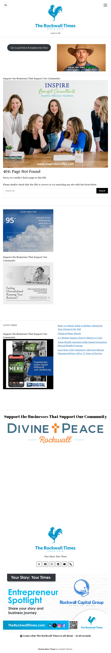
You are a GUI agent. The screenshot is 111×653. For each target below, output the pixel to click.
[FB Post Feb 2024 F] (28, 303)
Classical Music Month (69, 333)
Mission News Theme (46, 649)
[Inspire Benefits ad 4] (55, 167)
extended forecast (28, 246)
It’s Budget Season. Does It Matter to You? (80, 337)
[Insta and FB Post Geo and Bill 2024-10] (28, 388)
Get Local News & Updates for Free (29, 47)
